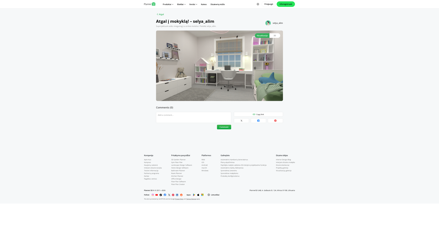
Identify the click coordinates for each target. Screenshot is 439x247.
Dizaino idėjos (282, 155)
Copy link (260, 114)
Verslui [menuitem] (192, 4)
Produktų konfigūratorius (230, 176)
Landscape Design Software (181, 165)
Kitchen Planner (177, 176)
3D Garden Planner (178, 159)
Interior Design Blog (283, 159)
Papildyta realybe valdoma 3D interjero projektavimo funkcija (243, 165)
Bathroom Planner (178, 170)
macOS (204, 168)
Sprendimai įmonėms (229, 170)
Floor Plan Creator (178, 184)
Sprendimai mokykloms (229, 173)
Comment (224, 127)
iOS (203, 162)
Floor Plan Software (178, 181)
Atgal (161, 14)
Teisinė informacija (151, 170)
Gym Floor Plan (176, 162)
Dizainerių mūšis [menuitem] (218, 4)
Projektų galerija (282, 168)
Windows (205, 170)
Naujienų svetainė (151, 165)
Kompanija (148, 155)
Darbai (146, 176)
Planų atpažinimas (228, 162)
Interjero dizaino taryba (153, 168)
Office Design (176, 179)
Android (205, 165)
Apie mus (147, 159)
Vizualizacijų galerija (283, 170)
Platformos (206, 155)
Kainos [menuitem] (204, 4)
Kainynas (147, 162)
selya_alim (278, 23)
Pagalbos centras (150, 179)
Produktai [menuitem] (167, 4)
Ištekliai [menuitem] (180, 4)
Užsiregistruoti (286, 4)
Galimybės (225, 155)
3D (275, 35)
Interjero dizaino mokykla (285, 162)
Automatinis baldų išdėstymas (232, 168)
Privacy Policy (179, 199)
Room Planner (176, 173)
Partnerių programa (151, 173)
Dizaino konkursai (282, 165)
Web (203, 159)
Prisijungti (268, 4)
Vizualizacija (262, 35)
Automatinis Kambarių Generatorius (234, 159)
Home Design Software (179, 168)
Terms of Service (191, 199)
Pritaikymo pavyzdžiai (180, 155)
